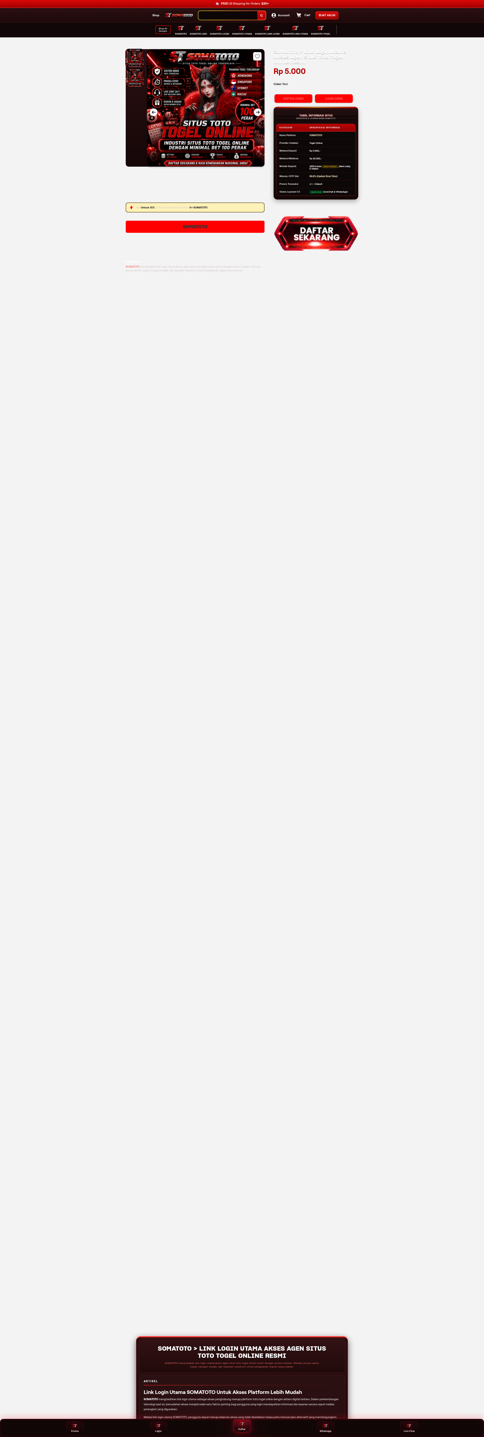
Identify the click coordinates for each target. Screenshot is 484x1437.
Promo (75, 1431)
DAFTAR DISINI (293, 98)
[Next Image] (257, 112)
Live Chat (409, 1431)
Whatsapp (326, 1431)
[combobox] (228, 15)
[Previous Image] (154, 112)
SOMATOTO (195, 227)
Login (158, 1431)
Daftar (242, 1429)
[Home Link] (179, 15)
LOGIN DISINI (334, 98)
